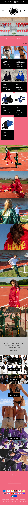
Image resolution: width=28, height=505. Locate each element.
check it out (14, 359)
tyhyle (7, 499)
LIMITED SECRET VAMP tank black (7, 86)
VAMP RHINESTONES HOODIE (7, 134)
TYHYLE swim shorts (7, 62)
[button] (3, 11)
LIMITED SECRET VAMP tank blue (20, 86)
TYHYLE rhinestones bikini (20, 62)
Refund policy (23, 499)
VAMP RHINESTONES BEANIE (20, 109)
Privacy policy (6, 501)
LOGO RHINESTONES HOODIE (7, 109)
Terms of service (14, 501)
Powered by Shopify (13, 499)
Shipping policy (23, 501)
